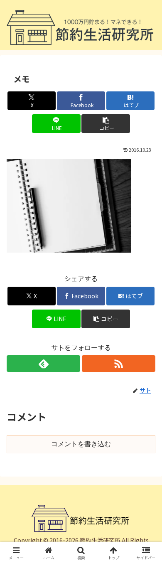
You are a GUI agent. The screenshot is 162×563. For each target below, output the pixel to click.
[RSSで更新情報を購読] (118, 363)
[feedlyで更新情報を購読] (43, 363)
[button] (105, 123)
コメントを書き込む (81, 443)
